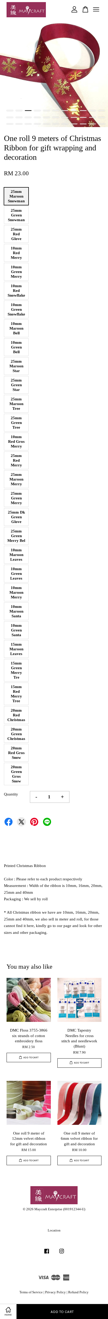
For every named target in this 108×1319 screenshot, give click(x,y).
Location (54, 1230)
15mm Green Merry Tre (16, 670)
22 (101, 117)
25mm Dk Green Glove (16, 517)
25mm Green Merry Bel (16, 536)
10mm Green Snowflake (16, 309)
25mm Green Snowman (16, 215)
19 (74, 117)
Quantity (11, 794)
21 (92, 117)
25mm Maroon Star (16, 366)
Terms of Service (31, 1292)
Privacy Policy (55, 1292)
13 (19, 117)
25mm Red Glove (16, 234)
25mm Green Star (16, 385)
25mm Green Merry (16, 498)
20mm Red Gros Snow (16, 753)
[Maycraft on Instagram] (61, 1254)
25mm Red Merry (16, 460)
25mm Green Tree (16, 422)
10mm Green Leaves (16, 573)
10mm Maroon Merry (16, 592)
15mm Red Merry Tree (16, 694)
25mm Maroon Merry (16, 479)
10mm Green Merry (16, 272)
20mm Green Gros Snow (16, 774)
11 (101, 110)
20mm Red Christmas (16, 715)
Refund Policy (78, 1292)
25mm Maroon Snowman (16, 196)
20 (83, 117)
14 (28, 117)
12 (10, 117)
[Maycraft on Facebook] (46, 1254)
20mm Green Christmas (16, 734)
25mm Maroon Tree (16, 404)
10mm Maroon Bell (16, 328)
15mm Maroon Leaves (16, 649)
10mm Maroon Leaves (16, 555)
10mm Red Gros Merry (16, 441)
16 (46, 117)
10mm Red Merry (16, 253)
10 (92, 110)
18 (65, 117)
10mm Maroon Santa (16, 611)
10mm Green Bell (16, 347)
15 (37, 117)
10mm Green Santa (16, 630)
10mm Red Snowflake (16, 290)
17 (55, 117)
